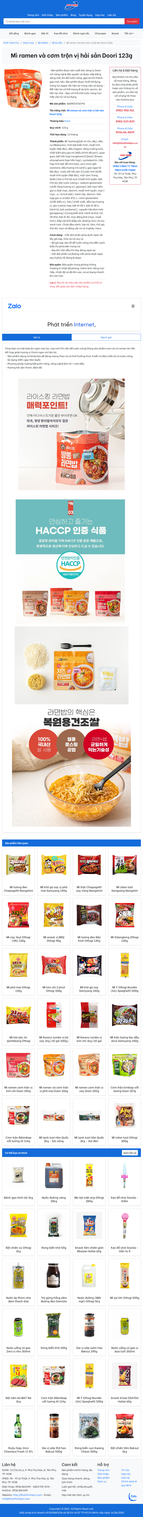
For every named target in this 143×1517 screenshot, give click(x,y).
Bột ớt (44, 33)
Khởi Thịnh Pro (11, 42)
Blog (73, 15)
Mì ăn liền (57, 42)
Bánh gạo (30, 33)
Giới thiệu (47, 15)
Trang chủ (33, 15)
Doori (67, 121)
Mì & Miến (43, 42)
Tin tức (125, 1470)
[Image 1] (24, 106)
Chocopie (100, 33)
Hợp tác (100, 15)
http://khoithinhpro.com (27, 1495)
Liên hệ (111, 15)
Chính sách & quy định (129, 1483)
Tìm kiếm (132, 21)
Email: (125, 142)
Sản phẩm (62, 15)
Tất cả (128, 33)
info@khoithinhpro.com (16, 1498)
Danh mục (28, 42)
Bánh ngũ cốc (81, 33)
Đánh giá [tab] (106, 337)
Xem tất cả (129, 1153)
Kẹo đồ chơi (61, 33)
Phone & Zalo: (125, 130)
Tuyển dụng (85, 15)
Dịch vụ (101, 1481)
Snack (115, 33)
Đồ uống (14, 33)
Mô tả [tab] (36, 337)
